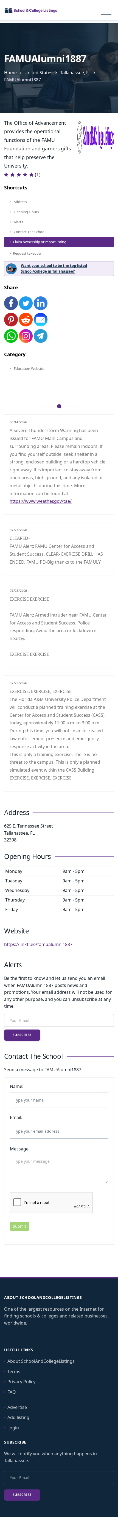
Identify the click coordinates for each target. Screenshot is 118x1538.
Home (10, 73)
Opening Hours (26, 211)
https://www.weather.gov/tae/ (41, 501)
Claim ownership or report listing (39, 241)
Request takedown (28, 253)
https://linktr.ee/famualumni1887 (38, 944)
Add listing (18, 1417)
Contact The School (29, 231)
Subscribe (22, 1035)
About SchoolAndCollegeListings (41, 1361)
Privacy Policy (21, 1382)
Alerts (18, 221)
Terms (13, 1372)
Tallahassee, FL (75, 73)
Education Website (28, 368)
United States (38, 73)
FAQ (11, 1392)
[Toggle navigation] (106, 12)
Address (20, 201)
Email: (16, 1117)
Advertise (17, 1407)
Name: (16, 1086)
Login (13, 1428)
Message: (20, 1149)
